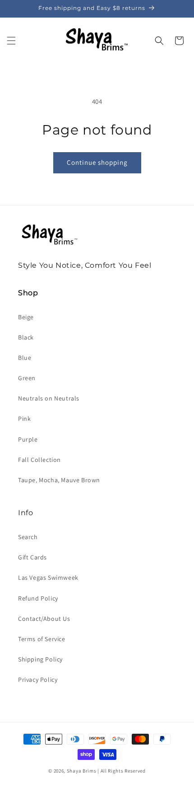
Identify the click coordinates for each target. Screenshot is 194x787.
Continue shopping (97, 162)
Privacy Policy (37, 679)
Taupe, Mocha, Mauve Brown (59, 480)
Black (26, 337)
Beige (26, 317)
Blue (24, 358)
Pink (24, 418)
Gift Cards (32, 557)
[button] (11, 41)
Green (27, 378)
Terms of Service (41, 639)
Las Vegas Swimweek (48, 577)
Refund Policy (38, 598)
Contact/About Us (44, 619)
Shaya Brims (82, 771)
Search (28, 537)
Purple (28, 439)
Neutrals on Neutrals (48, 398)
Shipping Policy (40, 659)
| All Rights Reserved (121, 771)
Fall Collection (39, 460)
